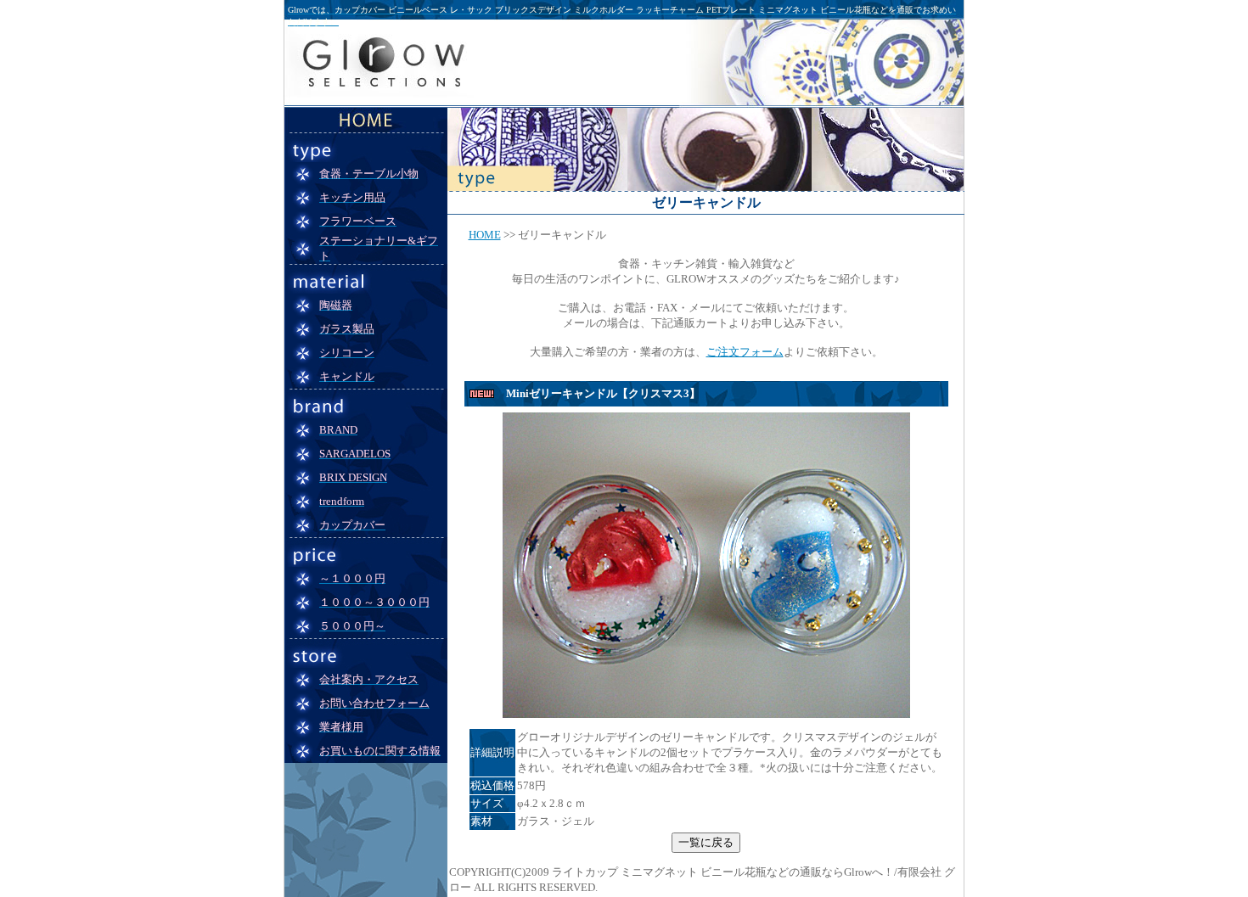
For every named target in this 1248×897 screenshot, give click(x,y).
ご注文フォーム (745, 351)
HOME (485, 234)
